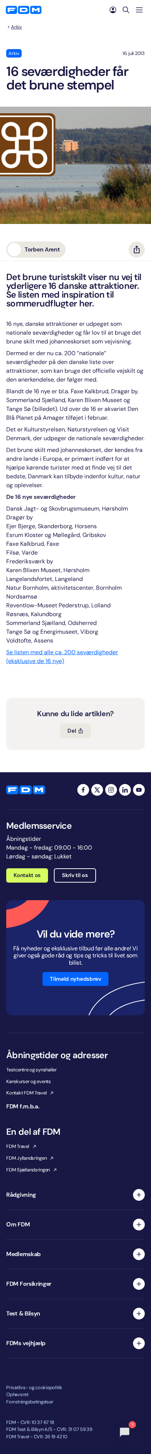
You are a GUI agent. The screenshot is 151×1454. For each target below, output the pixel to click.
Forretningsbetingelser (29, 1402)
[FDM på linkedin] (125, 790)
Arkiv (16, 27)
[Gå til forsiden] (23, 10)
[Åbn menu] (139, 10)
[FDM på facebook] (83, 790)
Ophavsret (17, 1394)
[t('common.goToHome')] (25, 789)
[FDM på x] (97, 790)
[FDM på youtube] (139, 790)
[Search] (126, 10)
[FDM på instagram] (111, 790)
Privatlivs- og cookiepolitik (34, 1387)
